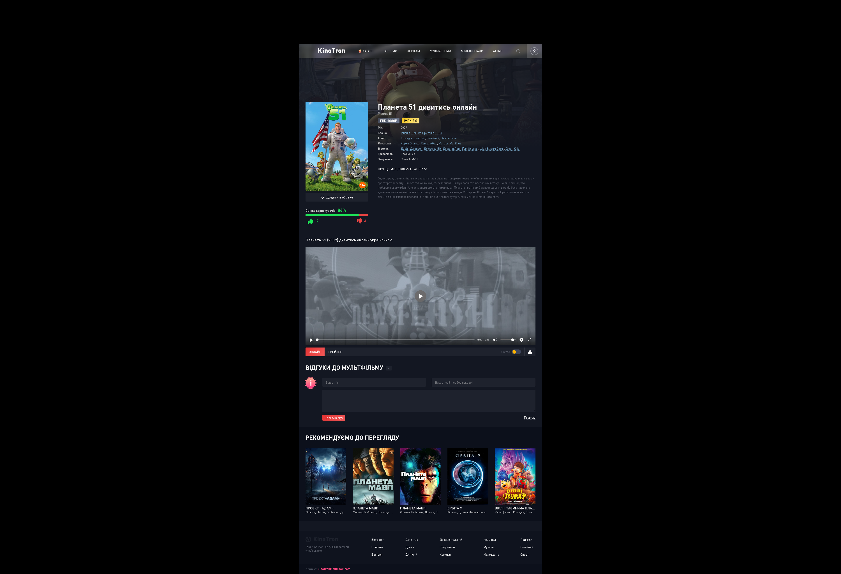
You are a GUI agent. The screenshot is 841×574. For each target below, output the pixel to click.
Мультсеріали (472, 51)
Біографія (377, 539)
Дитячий (411, 554)
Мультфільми (440, 51)
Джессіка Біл (433, 148)
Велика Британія (422, 133)
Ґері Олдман (470, 148)
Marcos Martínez (449, 143)
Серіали (413, 51)
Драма (409, 547)
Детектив (411, 539)
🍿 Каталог (366, 51)
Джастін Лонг (452, 148)
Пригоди (419, 138)
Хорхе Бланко (410, 143)
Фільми (391, 51)
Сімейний (432, 138)
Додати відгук (333, 418)
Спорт (524, 554)
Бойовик (377, 547)
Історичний (447, 547)
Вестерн (376, 554)
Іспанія (405, 133)
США (438, 133)
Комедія (406, 138)
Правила (529, 417)
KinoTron (332, 50)
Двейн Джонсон (411, 148)
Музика (488, 547)
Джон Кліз (512, 148)
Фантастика (449, 138)
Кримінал (489, 539)
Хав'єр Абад (429, 143)
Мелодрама (491, 554)
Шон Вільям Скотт (492, 148)
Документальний (451, 539)
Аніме (498, 51)
